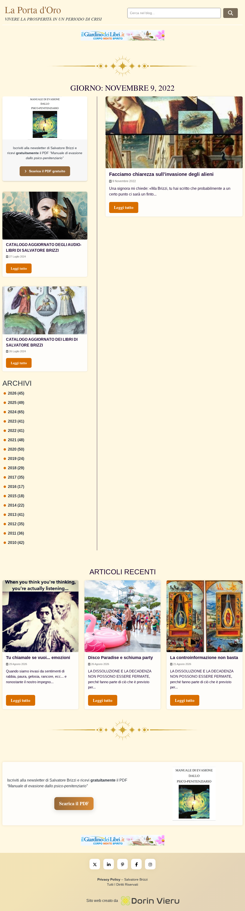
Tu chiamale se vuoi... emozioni (38, 657)
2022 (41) (16, 431)
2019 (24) (16, 459)
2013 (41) (16, 515)
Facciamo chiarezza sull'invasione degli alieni (161, 174)
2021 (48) (16, 440)
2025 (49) (16, 403)
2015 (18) (16, 496)
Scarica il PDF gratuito (47, 171)
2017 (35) (16, 477)
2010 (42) (16, 543)
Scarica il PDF (74, 803)
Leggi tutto (19, 268)
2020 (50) (16, 449)
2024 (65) (16, 412)
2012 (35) (16, 524)
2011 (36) (16, 533)
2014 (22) (16, 505)
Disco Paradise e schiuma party (120, 657)
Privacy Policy (108, 879)
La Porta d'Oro (33, 9)
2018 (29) (16, 468)
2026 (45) (16, 393)
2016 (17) (16, 487)
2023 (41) (16, 421)
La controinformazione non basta (204, 657)
